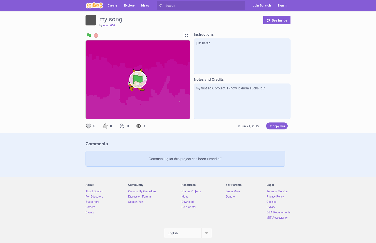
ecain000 (109, 25)
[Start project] (89, 35)
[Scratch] (94, 5)
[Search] (161, 5)
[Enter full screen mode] (186, 35)
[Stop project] (95, 35)
